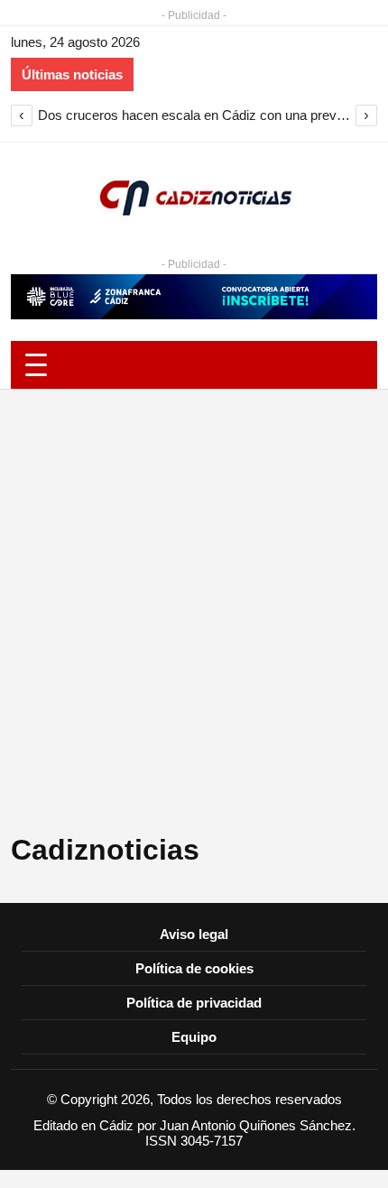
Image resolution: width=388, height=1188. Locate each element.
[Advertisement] (194, 620)
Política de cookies (194, 968)
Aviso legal (194, 934)
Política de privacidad (194, 1002)
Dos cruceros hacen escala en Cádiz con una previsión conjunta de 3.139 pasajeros (194, 115)
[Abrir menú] (194, 365)
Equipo (194, 1037)
